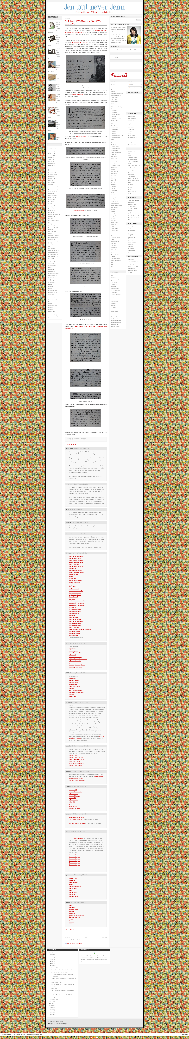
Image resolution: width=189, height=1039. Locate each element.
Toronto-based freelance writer (97, 955)
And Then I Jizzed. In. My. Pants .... (59, 972)
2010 (51, 1003)
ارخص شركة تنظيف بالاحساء (77, 823)
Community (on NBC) (116, 118)
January (53, 999)
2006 (51, 1012)
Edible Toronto (131, 231)
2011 (51, 1001)
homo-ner (50, 216)
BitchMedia (130, 153)
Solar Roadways (132, 268)
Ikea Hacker (130, 236)
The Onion (130, 187)
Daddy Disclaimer (52, 189)
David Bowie (114, 125)
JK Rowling (113, 177)
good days (69, 814)
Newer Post (67, 937)
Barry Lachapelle (132, 118)
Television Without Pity (133, 178)
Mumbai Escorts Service (76, 778)
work (49, 313)
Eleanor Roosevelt (115, 141)
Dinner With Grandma (56, 982)
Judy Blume (114, 182)
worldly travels (51, 315)
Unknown (68, 553)
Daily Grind (130, 123)
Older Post (104, 937)
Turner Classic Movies (116, 254)
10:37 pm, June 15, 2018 (80, 643)
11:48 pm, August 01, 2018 (77, 673)
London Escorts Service (76, 757)
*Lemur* (130, 131)
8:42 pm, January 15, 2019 (81, 786)
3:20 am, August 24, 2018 (81, 702)
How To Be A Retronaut (133, 200)
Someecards (131, 174)
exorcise (50, 199)
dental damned (51, 191)
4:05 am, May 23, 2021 (80, 875)
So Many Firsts (57, 76)
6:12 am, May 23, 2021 (80, 902)
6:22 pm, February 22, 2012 (78, 509)
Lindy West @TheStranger (134, 165)
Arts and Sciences (132, 116)
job (49, 242)
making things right (52, 250)
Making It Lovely (131, 237)
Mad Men (113, 196)
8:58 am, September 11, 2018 (80, 771)
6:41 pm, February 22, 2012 (80, 522)
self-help (50, 277)
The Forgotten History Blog (134, 214)
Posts (131, 84)
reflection (50, 271)
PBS (137, 266)
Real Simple (130, 246)
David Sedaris (114, 127)
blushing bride (51, 178)
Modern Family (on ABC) (117, 205)
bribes (49, 180)
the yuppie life (51, 292)
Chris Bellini (130, 122)
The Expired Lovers (132, 137)
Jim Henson (114, 175)
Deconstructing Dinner (133, 261)
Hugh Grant (114, 167)
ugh (49, 303)
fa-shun (50, 201)
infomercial (50, 239)
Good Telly (54, 988)
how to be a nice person (54, 220)
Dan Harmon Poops (132, 157)
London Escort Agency (75, 765)
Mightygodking (131, 167)
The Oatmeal (131, 186)
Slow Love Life (131, 172)
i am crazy (50, 231)
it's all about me (52, 241)
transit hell (50, 298)
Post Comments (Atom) (76, 939)
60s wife (50, 157)
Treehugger (130, 270)
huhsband (50, 225)
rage (49, 267)
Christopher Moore (115, 114)
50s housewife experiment (76, 439)
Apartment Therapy (132, 226)
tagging (50, 284)
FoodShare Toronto (132, 264)
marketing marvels (52, 252)
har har (50, 212)
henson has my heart (53, 214)
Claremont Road (131, 230)
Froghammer (131, 127)
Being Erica (114, 99)
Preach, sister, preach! (79, 210)
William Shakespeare (116, 260)
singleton (50, 280)
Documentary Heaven (133, 263)
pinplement (50, 261)
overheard (50, 260)
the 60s (50, 288)
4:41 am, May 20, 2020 (78, 831)
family (49, 203)
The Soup (130, 189)
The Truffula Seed (132, 144)
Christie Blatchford (77, 94)
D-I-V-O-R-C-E (52, 188)
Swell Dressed (131, 135)
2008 (51, 1007)
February (53, 967)
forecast (50, 208)
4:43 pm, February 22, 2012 (80, 484)
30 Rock (113, 84)
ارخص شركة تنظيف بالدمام (76, 817)
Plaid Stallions (131, 202)
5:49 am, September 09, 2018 (80, 746)
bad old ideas (51, 172)
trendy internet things (53, 299)
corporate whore (52, 186)
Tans (67, 534)
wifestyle (50, 311)
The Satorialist (131, 248)
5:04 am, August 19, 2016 (80, 553)
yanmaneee (69, 786)
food (49, 207)
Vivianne (68, 484)
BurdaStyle (130, 228)
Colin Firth (113, 116)
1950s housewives (80, 136)
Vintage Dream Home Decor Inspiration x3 (61, 970)
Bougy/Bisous (131, 120)
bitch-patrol (51, 176)
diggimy (50, 193)
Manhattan (131, 238)
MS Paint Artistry (52, 256)
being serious (51, 174)
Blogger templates (6, 1034)
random (50, 269)
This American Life (132, 191)
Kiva (135, 266)
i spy (49, 233)
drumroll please (52, 195)
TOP (187, 1034)
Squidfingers (64, 1023)
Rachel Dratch (114, 230)
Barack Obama (114, 97)
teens (49, 286)
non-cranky (51, 258)
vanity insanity (51, 305)
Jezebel (129, 163)
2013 (51, 954)
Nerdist (129, 168)
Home (86, 937)
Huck (49, 224)
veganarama (51, 307)
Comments (132, 87)
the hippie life (51, 290)
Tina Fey (113, 253)
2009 (51, 1005)
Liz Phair (113, 194)
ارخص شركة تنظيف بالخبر (76, 819)
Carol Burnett (114, 112)
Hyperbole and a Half (133, 161)
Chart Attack (131, 259)
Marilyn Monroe (115, 197)
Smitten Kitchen (131, 250)
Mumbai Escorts (98, 776)
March (53, 965)
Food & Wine (130, 234)
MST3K (113, 209)
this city (50, 294)
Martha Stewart (114, 201)
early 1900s (51, 197)
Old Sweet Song (131, 240)
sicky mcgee (51, 279)
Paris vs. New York (132, 242)
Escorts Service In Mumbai (77, 780)
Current (129, 155)
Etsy (129, 233)
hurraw (50, 229)
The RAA (130, 139)
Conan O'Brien (114, 120)
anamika (68, 746)
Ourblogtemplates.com (33, 1034)
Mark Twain (114, 199)
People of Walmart (132, 170)
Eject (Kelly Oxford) (132, 159)
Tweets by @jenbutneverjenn (118, 57)
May (52, 961)
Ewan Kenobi (131, 125)
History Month (54, 997)
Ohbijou (129, 133)
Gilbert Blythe (114, 158)
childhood (50, 184)
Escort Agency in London (76, 763)
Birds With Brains (132, 151)
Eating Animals (114, 135)
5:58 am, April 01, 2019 (80, 814)
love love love (51, 248)
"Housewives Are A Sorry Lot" (80, 42)
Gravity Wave (131, 129)
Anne (67, 509)
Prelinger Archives (132, 204)
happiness (50, 210)
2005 (51, 1014)
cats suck (50, 182)
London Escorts (73, 755)
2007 (51, 1010)
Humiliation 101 (52, 227)
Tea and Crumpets (132, 206)
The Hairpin (130, 184)
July (52, 959)
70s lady (50, 159)
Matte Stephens (115, 203)
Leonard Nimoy (114, 190)
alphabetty (50, 165)
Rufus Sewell (114, 234)
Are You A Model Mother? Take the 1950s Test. (62, 994)
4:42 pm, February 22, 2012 (82, 448)
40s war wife (51, 148)
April (52, 963)
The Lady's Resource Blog (134, 215)
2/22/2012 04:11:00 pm (80, 438)
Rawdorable (130, 244)
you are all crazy (52, 316)
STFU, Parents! (131, 176)
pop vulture (51, 265)
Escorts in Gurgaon (77, 838)
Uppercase (130, 252)
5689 (67, 673)
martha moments (52, 254)
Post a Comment (69, 929)
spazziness (51, 282)
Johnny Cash (114, 180)
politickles (50, 263)
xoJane (129, 193)
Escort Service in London (76, 759)
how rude (50, 218)
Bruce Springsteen (115, 105)
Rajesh (68, 831)
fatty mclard (51, 205)
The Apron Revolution (133, 212)
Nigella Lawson (114, 222)
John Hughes (114, 179)
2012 (51, 957)
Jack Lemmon (114, 171)
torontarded (51, 296)
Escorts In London (74, 761)
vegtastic (50, 309)
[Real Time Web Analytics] (94, 1038)
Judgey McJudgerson (53, 244)
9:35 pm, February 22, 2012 (78, 534)
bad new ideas (51, 170)
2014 (51, 952)
